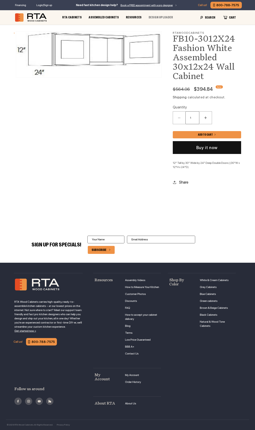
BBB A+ (129, 346)
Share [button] (183, 182)
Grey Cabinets (208, 287)
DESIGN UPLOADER (161, 17)
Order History (133, 382)
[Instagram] (28, 401)
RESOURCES (134, 17)
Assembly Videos (135, 280)
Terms (129, 332)
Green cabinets (209, 301)
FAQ (127, 307)
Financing (20, 5)
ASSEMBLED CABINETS (104, 17)
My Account (132, 375)
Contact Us (132, 353)
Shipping (180, 97)
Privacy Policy (63, 425)
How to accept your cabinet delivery (141, 317)
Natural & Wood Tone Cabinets (212, 323)
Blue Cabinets (208, 294)
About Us (130, 403)
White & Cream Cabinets (214, 280)
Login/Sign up (44, 5)
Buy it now (207, 147)
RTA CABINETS (72, 17)
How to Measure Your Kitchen (142, 287)
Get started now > (25, 331)
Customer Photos (135, 294)
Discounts (131, 301)
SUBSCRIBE (99, 250)
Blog (127, 325)
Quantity (180, 107)
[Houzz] (49, 401)
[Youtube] (39, 401)
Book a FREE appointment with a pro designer (147, 5)
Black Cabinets (208, 314)
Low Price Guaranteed (138, 339)
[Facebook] (18, 401)
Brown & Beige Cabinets (214, 307)
